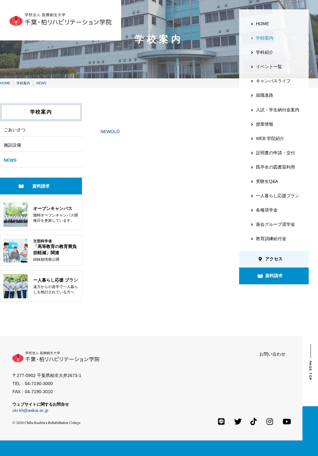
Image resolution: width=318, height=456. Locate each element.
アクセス (274, 258)
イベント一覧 (269, 66)
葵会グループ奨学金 (275, 224)
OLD (115, 131)
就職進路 (264, 95)
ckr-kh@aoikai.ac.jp (30, 410)
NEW (106, 131)
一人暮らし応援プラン (277, 195)
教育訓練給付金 (271, 238)
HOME (5, 83)
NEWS (41, 83)
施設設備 (12, 144)
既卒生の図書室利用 (275, 167)
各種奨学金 (267, 209)
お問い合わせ (272, 353)
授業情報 (264, 124)
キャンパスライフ (273, 80)
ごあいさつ (14, 129)
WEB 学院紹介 (270, 138)
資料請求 (41, 186)
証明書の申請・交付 (275, 152)
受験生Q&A (267, 181)
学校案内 (23, 83)
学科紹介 (264, 52)
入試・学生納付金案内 (277, 109)
